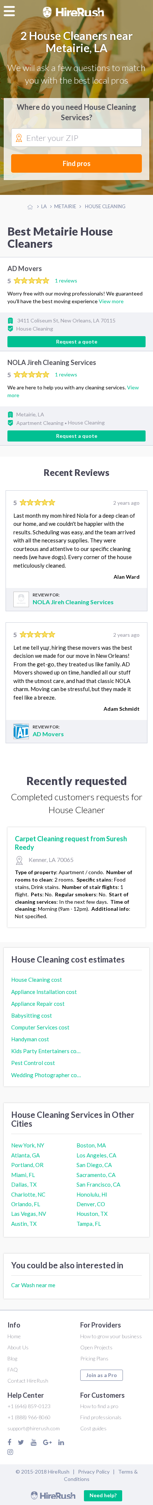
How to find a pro (99, 1406)
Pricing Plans (94, 1358)
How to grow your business (111, 1336)
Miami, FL (23, 1174)
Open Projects (96, 1347)
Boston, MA (91, 1145)
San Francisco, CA (98, 1184)
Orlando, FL (25, 1204)
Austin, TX (24, 1223)
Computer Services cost (40, 1027)
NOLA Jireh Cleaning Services (51, 363)
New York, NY (27, 1145)
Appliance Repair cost (38, 1003)
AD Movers (24, 268)
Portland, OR (27, 1164)
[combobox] (76, 138)
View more (111, 301)
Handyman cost (30, 1039)
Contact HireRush (27, 1380)
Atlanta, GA (25, 1155)
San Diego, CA (94, 1164)
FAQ (12, 1369)
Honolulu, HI (91, 1194)
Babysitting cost (31, 1015)
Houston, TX (92, 1213)
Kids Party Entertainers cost (46, 1051)
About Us (18, 1347)
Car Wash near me (33, 1285)
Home (14, 1336)
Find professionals (100, 1417)
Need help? (103, 1495)
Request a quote (76, 341)
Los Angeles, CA (96, 1155)
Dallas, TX (24, 1184)
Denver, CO (90, 1204)
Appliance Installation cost (44, 991)
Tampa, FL (88, 1223)
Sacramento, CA (95, 1174)
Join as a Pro (101, 1375)
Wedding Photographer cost (46, 1075)
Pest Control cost (33, 1062)
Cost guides (93, 1428)
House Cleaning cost (36, 979)
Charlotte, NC (28, 1194)
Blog (12, 1358)
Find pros (77, 163)
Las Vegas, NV (28, 1213)
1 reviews (66, 280)
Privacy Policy (94, 1471)
